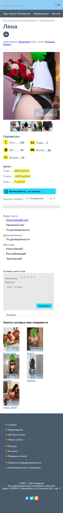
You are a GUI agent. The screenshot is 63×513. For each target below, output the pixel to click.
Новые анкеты (15, 439)
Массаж (56, 13)
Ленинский (24, 41)
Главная (12, 424)
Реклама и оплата (17, 456)
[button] (56, 53)
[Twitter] (32, 498)
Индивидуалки (41, 13)
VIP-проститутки (16, 434)
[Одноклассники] (36, 498)
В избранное (36, 198)
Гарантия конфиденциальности (24, 462)
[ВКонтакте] (27, 498)
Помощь (12, 446)
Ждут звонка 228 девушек (16, 13)
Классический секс (17, 220)
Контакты (13, 451)
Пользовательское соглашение (24, 467)
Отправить (44, 306)
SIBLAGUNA (11, 5)
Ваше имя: (10, 282)
